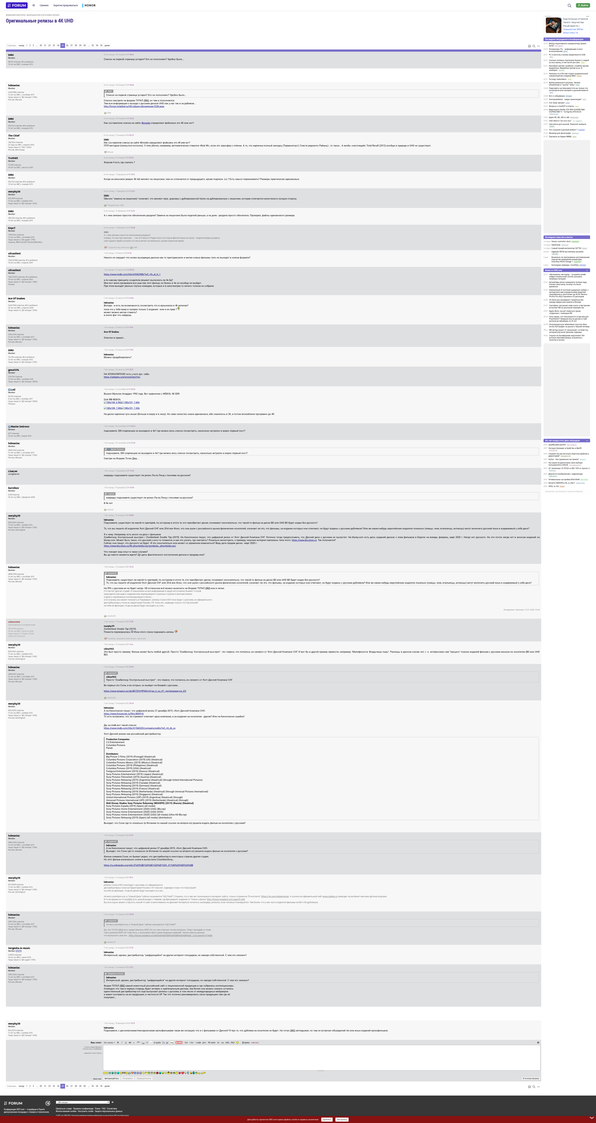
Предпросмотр (144, 1078)
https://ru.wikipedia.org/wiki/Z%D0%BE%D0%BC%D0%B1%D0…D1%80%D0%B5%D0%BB (148, 865)
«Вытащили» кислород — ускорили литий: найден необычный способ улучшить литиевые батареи (567, 276)
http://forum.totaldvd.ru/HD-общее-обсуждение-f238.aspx (134, 106)
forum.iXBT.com (115, 1115)
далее (107, 45)
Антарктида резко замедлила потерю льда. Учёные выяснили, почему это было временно (568, 284)
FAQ (103, 1108)
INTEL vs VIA (554, 486)
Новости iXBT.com (553, 270)
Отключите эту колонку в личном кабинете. (564, 491)
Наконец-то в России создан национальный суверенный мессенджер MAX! (568, 75)
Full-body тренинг (557, 103)
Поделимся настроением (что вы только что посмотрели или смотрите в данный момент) (568, 89)
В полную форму (531, 1078)
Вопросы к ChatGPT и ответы (561, 106)
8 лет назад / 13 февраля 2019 (119, 174)
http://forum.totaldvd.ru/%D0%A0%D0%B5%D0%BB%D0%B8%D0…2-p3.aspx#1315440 (170, 935)
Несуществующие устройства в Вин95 (565, 448)
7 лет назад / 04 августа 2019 (119, 270)
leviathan (112, 639)
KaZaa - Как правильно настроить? (564, 459)
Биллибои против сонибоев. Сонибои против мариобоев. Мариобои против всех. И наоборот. (569, 68)
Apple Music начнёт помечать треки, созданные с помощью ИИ (565, 312)
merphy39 (111, 616)
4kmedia (145, 123)
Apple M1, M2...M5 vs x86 (559, 117)
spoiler (158, 1042)
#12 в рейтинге (31, 305)
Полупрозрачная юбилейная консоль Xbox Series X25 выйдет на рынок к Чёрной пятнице (569, 325)
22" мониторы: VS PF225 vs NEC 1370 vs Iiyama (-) (569, 468)
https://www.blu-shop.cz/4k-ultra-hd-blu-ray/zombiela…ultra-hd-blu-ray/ (140, 546)
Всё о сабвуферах (557, 96)
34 (97, 45)
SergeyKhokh (113, 205)
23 (54, 45)
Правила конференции (83, 1108)
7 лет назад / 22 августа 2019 (118, 298)
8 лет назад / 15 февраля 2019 (119, 211)
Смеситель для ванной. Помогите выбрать (567, 124)
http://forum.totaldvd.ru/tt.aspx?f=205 (226, 899)
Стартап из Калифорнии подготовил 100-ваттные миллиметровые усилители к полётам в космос (567, 338)
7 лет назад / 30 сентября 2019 (119, 426)
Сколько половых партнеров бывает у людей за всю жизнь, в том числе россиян (569, 61)
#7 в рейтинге (32, 260)
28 (76, 45)
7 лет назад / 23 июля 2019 (117, 253)
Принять (327, 1119)
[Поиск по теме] (534, 46)
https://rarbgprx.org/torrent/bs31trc (122, 377)
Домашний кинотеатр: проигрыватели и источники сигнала (32, 14)
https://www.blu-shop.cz (304, 540)
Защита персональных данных (108, 1111)
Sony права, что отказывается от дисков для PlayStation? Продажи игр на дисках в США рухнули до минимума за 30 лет (569, 319)
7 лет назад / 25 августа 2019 (118, 369)
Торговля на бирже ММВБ (560, 137)
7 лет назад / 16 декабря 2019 (119, 488)
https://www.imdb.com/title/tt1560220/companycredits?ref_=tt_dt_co (140, 728)
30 (85, 45)
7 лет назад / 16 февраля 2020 (119, 1023)
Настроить (342, 1119)
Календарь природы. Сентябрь (565, 265)
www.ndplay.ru (330, 896)
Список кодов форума (93, 1047)
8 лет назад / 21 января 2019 (119, 135)
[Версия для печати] (529, 46)
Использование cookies (66, 1111)
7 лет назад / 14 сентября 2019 (119, 389)
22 (49, 45)
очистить (255, 1042)
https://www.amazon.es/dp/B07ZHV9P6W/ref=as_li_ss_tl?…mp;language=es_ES (145, 691)
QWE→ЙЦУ (230, 1042)
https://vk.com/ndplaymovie (275, 896)
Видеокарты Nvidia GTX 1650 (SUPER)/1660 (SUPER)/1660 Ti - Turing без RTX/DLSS (567, 111)
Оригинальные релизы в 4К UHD (39, 20)
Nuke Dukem (131, 639)
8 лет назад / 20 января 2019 (119, 55)
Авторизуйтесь (112, 1078)
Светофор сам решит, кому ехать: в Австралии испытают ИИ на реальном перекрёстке (569, 306)
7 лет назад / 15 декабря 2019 (119, 471)
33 (93, 45)
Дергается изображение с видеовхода (566, 474)
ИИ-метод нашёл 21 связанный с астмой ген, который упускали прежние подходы (568, 331)
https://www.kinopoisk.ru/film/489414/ (124, 713)
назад (21, 45)
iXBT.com (60, 1115)
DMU (109, 113)
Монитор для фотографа (560, 133)
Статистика (112, 1108)
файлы (247, 1042)
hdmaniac (125, 247)
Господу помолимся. (558, 79)
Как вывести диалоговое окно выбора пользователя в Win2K (565, 464)
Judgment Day (114, 247)
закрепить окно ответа (93, 1053)
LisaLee (110, 510)
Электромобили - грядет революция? (565, 99)
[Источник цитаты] (105, 91)
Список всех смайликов (92, 1049)
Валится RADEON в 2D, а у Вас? (562, 483)
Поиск (97, 1108)
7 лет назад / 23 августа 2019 (118, 327)
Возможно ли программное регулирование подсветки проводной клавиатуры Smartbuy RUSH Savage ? (570, 259)
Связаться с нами (64, 1108)
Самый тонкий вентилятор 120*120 (566, 248)
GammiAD (141, 639)
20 (41, 45)
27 (71, 45)
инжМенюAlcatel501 (557, 445)
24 (58, 45)
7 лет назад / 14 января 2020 (118, 877)
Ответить (535, 55)
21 (45, 45)
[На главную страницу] (17, 5)
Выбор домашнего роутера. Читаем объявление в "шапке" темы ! (564, 84)
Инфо (527, 55)
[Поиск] (569, 5)
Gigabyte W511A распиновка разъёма (567, 252)
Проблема (555, 245)
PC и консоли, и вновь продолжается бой (567, 55)
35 (101, 45)
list (191, 1042)
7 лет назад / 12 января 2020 (119, 515)
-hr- (218, 1042)
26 (67, 45)
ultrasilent (121, 639)
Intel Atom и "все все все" (560, 121)
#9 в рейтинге (28, 62)
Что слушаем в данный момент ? (563, 130)
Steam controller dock (561, 241)
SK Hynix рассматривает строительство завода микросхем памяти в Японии (566, 301)
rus (222, 1042)
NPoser (110, 152)
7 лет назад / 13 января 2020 (118, 667)
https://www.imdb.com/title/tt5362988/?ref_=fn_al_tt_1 (132, 274)
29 (80, 45)
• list (186, 1042)
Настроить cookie (85, 1111)
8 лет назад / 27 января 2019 (118, 158)
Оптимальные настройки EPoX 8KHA (564, 479)
